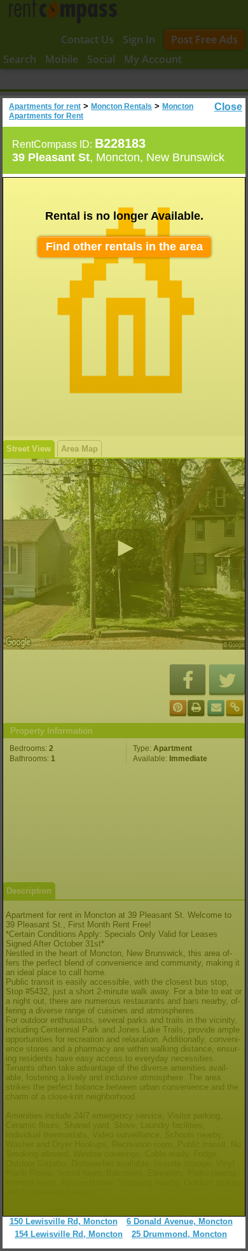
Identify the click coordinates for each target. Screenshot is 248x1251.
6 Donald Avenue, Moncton (180, 1221)
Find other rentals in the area (124, 246)
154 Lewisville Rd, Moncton (69, 1234)
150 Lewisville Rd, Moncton (64, 1221)
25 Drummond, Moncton (179, 1234)
